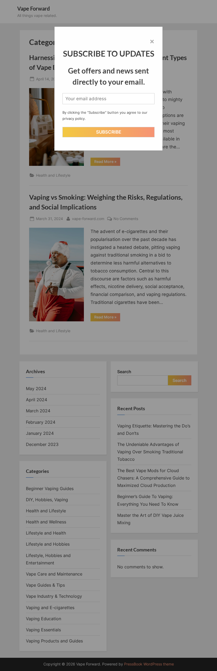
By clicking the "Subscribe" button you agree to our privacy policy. (104, 115)
